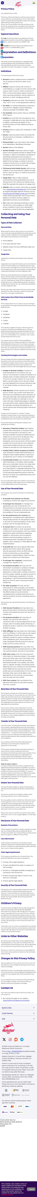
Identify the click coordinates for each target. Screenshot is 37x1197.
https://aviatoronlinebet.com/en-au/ (15, 193)
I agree (31, 1189)
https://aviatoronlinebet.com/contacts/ (16, 1000)
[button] (2, 2)
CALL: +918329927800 (14, 1051)
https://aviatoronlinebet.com (16, 189)
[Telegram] (22, 1039)
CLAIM (2, 1126)
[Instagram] (10, 1039)
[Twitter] (4, 1039)
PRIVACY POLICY (7, 1194)
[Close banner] (1, 1120)
